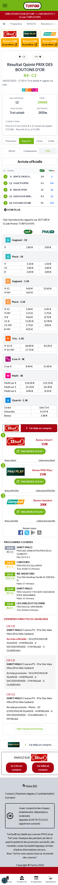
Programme (16, 23)
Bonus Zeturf (10, 460)
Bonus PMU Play (12, 490)
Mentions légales (25, 793)
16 (51, 189)
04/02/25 (31, 23)
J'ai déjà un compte (43, 767)
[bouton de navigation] (5, 5)
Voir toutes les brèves (30, 728)
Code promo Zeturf (47, 460)
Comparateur (30, 151)
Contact (10, 793)
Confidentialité (45, 793)
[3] (16, 502)
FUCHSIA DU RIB (22, 202)
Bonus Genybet (11, 521)
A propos (10, 797)
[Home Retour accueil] (32, 6)
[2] (16, 472)
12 (51, 196)
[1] (16, 441)
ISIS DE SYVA (20, 189)
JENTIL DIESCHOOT (23, 176)
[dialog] (4, 880)
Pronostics (10, 141)
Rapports (26, 141)
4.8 (51, 183)
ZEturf (12, 151)
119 (52, 202)
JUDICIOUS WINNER (23, 196)
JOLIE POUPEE (21, 183)
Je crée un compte (16, 767)
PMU (47, 151)
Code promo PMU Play (45, 490)
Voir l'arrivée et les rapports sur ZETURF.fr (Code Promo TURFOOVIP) (26, 221)
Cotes (39, 141)
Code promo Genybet (46, 521)
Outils (51, 141)
